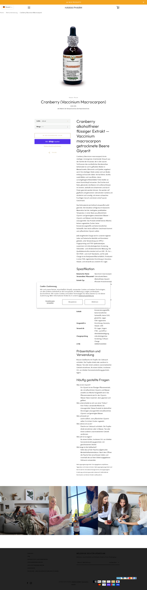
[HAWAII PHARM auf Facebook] (27, 583)
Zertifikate (31, 568)
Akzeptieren (72, 302)
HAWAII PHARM (73, 7)
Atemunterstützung (12, 12)
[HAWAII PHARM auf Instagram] (31, 583)
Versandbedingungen (35, 562)
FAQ (29, 556)
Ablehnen (95, 302)
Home (2, 12)
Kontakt (30, 553)
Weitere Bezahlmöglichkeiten (52, 146)
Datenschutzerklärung (86, 296)
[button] (7, 7)
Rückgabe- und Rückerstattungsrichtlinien (43, 571)
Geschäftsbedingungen (36, 565)
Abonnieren (113, 562)
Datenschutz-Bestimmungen (38, 559)
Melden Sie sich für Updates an (90, 554)
